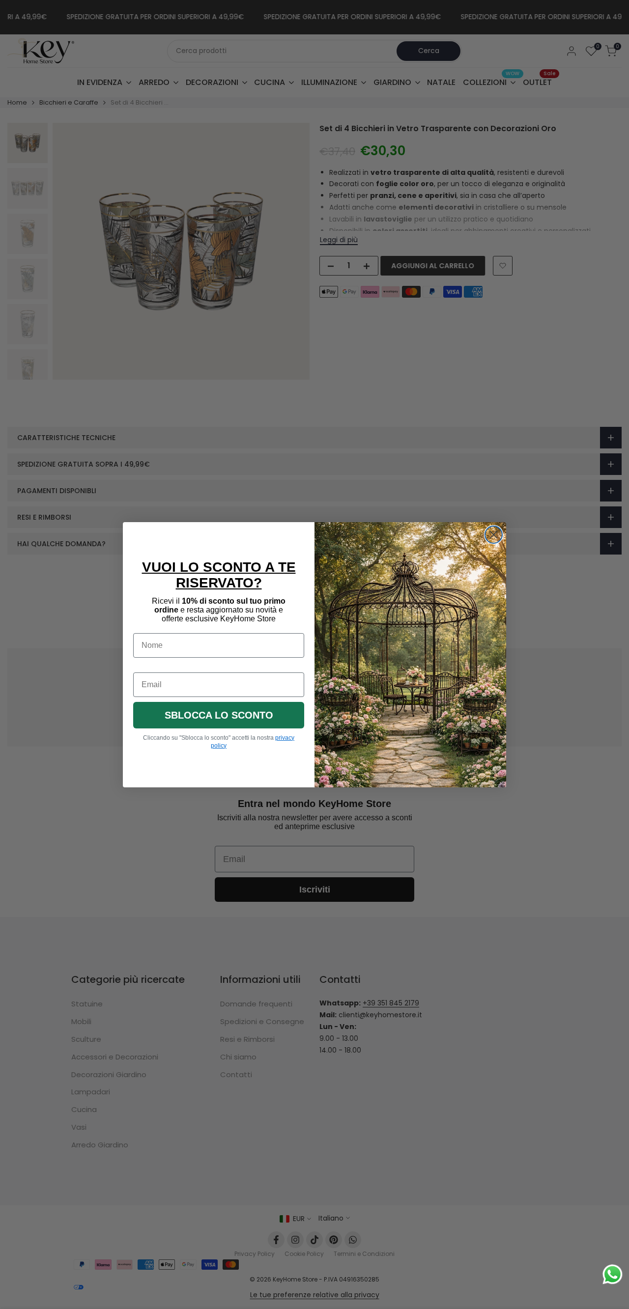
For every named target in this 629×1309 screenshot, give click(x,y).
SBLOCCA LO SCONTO (219, 715)
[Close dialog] (493, 534)
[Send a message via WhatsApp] (612, 1274)
